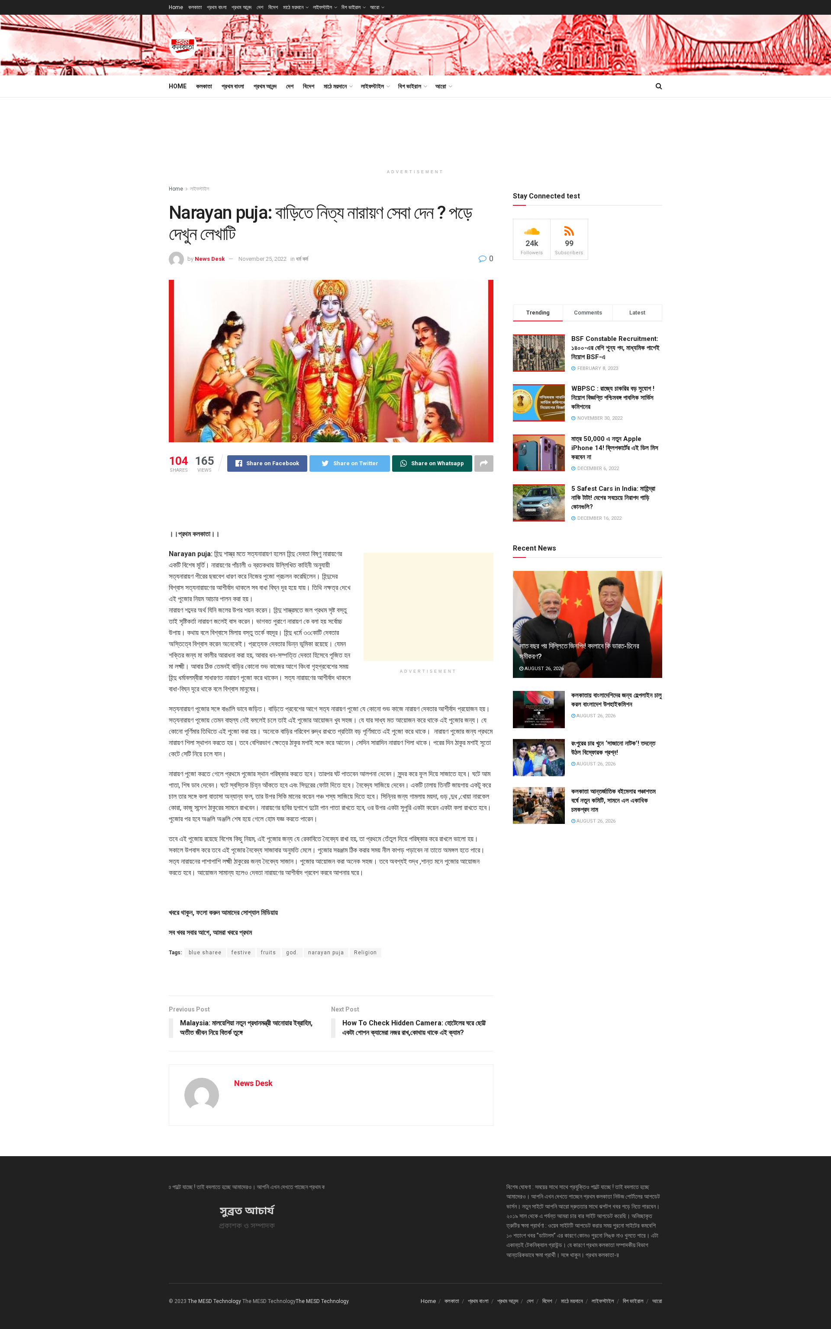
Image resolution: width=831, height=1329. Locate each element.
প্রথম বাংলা (216, 7)
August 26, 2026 (543, 668)
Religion (365, 953)
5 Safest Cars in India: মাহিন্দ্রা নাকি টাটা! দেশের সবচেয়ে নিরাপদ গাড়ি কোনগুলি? (613, 498)
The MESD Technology (214, 1301)
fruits (268, 953)
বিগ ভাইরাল (351, 7)
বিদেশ (273, 7)
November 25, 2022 (262, 259)
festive (241, 953)
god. (292, 953)
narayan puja (326, 953)
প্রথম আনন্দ (241, 7)
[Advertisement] (504, 43)
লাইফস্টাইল (322, 7)
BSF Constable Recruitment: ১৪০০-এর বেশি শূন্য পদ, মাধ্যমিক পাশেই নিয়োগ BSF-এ (615, 348)
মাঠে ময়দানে (293, 7)
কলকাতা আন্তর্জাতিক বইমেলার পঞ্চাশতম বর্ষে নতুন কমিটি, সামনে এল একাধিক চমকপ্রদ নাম (613, 801)
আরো (374, 7)
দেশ (260, 7)
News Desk (210, 259)
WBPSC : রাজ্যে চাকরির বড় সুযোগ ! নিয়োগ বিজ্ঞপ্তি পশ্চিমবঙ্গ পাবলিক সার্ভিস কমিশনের (612, 398)
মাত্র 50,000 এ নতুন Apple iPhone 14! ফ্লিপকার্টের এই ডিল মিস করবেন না (614, 448)
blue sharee (205, 953)
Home (176, 7)
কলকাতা (195, 7)
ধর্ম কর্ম (302, 259)
